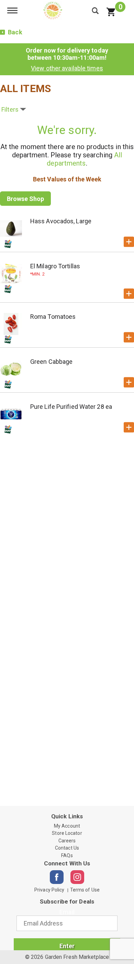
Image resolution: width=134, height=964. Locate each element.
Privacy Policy (49, 890)
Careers (67, 840)
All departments (84, 159)
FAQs (66, 855)
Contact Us (67, 848)
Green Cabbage (51, 361)
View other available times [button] (67, 68)
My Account (67, 826)
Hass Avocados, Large (60, 221)
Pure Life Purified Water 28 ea (71, 406)
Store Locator (67, 833)
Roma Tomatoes (53, 316)
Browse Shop (25, 198)
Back (14, 32)
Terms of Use (85, 890)
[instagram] (77, 877)
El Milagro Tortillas (55, 266)
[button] (129, 242)
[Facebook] (57, 877)
